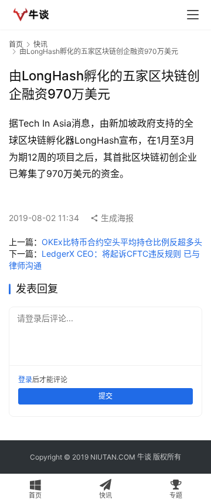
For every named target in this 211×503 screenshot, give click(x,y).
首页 (16, 44)
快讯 (40, 44)
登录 (25, 379)
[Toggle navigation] (193, 14)
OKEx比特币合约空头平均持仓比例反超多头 (122, 242)
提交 (105, 396)
